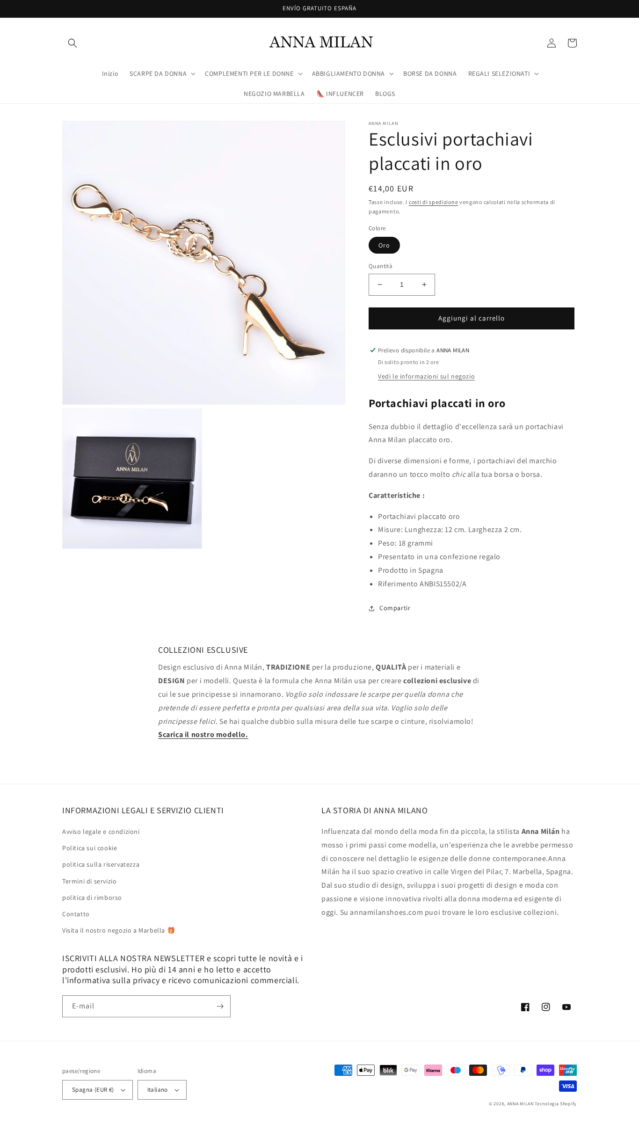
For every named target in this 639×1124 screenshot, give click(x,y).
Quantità (380, 266)
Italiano (157, 1090)
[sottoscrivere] (220, 1006)
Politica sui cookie (89, 848)
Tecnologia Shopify (556, 1104)
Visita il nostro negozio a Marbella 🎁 (118, 930)
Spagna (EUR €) (93, 1090)
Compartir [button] (394, 608)
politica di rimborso (92, 897)
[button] (72, 43)
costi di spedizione (433, 201)
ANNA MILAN (520, 1104)
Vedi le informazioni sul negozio (426, 376)
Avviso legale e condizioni (101, 831)
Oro (384, 245)
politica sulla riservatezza (100, 864)
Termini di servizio (89, 881)
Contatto (76, 914)
